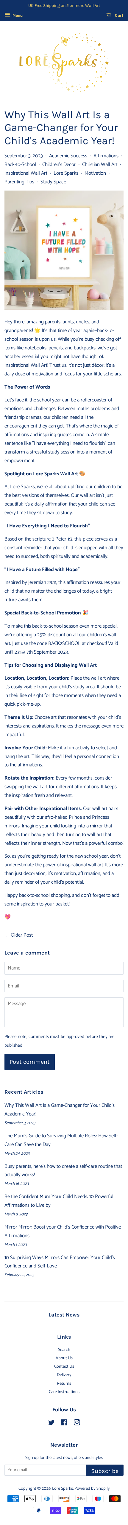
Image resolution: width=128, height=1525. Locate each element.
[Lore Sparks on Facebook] (64, 1423)
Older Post (22, 935)
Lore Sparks (66, 173)
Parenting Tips (19, 182)
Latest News (64, 1315)
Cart (119, 15)
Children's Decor (59, 164)
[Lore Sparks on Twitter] (51, 1423)
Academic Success (68, 156)
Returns (64, 1383)
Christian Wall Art (100, 164)
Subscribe (104, 1471)
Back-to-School (20, 164)
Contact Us (64, 1366)
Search (64, 1349)
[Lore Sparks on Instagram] (77, 1423)
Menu (17, 15)
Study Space (53, 182)
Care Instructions (64, 1391)
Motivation (95, 173)
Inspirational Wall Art (25, 173)
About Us (64, 1358)
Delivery (64, 1374)
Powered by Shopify (92, 1488)
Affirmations (105, 156)
